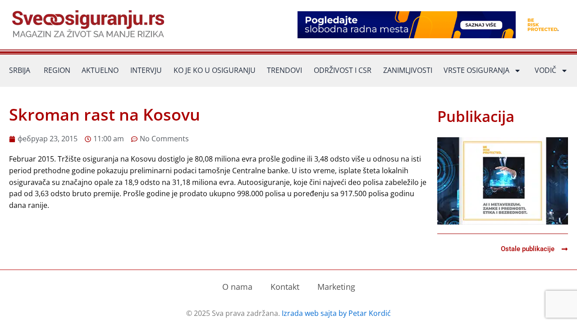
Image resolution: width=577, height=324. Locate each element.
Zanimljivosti (407, 70)
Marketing (336, 286)
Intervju (146, 70)
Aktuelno (100, 70)
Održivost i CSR (342, 70)
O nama (237, 286)
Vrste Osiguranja (476, 70)
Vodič (545, 70)
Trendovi (284, 70)
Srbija (19, 70)
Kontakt (284, 286)
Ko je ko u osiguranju (215, 70)
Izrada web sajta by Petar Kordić (336, 313)
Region (57, 70)
